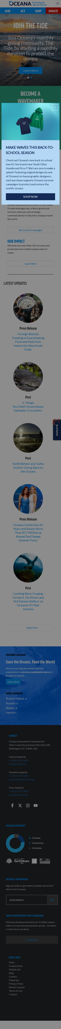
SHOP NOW (30, 196)
